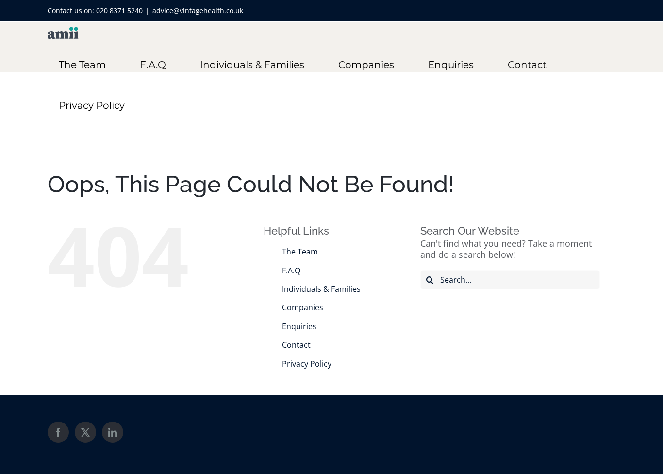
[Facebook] (58, 432)
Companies (302, 307)
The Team (300, 251)
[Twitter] (85, 432)
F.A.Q (291, 270)
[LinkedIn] (112, 432)
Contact (296, 344)
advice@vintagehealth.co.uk (197, 10)
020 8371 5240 (119, 10)
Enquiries (299, 326)
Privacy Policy (307, 363)
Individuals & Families (321, 289)
